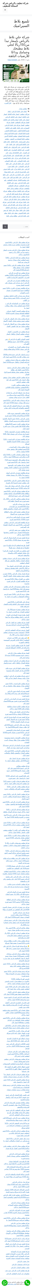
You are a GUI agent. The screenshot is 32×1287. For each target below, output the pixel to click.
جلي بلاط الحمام (20, 155)
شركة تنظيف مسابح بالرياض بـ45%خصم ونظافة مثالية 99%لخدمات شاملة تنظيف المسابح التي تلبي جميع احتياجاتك (16, 493)
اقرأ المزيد (7, 103)
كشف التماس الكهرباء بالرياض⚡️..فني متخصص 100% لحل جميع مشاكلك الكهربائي (17, 341)
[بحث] (5, 226)
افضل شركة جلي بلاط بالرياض (14, 125)
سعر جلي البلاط (12, 183)
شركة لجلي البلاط (11, 208)
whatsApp (5, 1283)
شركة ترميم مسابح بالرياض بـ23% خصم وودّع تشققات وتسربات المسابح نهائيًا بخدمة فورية (16, 973)
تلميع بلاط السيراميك (11, 133)
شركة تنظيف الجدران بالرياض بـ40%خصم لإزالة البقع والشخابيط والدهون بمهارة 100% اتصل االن (16, 804)
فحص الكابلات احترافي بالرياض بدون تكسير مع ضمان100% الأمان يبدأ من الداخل (17, 1046)
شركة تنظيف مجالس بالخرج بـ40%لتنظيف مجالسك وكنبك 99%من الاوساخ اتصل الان (17, 387)
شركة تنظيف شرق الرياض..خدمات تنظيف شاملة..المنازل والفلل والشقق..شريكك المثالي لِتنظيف (16, 561)
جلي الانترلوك (16, 147)
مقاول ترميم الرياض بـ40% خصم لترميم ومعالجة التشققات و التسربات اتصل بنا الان (16, 596)
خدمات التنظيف (12, 180)
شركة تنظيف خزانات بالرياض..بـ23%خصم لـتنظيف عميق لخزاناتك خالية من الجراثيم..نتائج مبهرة (16, 1133)
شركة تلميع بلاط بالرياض (14, 194)
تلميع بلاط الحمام (23, 133)
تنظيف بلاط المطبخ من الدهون (19, 139)
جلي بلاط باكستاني (23, 161)
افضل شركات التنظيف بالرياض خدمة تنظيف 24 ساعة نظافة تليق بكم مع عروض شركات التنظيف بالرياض (17, 1112)
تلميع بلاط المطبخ (23, 136)
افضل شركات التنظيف (22, 122)
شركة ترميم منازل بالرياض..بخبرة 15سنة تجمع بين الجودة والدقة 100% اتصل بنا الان (16, 817)
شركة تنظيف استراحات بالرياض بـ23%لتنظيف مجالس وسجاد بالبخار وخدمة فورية (18, 1156)
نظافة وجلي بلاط (11, 216)
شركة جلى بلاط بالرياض (14, 202)
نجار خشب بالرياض (23, 1261)
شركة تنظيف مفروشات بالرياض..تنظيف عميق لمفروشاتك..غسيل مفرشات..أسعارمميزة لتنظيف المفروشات (16, 1061)
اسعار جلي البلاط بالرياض (13, 117)
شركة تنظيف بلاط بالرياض (12, 196)
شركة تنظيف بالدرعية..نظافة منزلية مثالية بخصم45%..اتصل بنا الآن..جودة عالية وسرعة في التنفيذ (16, 860)
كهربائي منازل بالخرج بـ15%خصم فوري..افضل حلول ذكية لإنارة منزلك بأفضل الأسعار (18, 1033)
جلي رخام (6, 177)
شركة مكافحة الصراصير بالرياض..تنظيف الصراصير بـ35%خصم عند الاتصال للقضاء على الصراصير (16, 525)
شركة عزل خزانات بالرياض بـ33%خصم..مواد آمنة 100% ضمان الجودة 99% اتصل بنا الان (18, 1184)
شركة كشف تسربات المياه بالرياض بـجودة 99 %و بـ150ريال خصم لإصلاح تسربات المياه (17, 894)
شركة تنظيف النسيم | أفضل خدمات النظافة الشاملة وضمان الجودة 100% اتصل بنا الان (17, 313)
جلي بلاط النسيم (8, 158)
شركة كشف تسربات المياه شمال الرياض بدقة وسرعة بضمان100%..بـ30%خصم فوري (16, 540)
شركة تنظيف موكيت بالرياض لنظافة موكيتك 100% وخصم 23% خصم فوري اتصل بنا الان (17, 902)
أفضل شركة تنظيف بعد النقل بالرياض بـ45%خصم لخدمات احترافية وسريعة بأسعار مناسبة (17, 625)
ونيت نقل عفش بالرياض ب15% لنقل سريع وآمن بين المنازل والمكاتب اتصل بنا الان (16, 1141)
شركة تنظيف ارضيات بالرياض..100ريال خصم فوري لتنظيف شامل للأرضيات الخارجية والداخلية (16, 935)
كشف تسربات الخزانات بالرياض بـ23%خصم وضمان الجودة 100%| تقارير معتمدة (16, 1212)
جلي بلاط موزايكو (16, 177)
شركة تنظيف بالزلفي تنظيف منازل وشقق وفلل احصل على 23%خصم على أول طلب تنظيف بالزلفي (16, 380)
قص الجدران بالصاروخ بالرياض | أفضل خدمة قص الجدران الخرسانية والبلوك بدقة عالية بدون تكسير (16, 1005)
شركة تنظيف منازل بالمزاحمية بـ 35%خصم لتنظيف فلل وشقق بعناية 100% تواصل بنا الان (18, 449)
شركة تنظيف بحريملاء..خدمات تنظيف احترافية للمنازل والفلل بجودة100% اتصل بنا (16, 362)
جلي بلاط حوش (8, 169)
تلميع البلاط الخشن (11, 131)
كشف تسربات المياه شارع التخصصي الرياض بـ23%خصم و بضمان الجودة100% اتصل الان (16, 732)
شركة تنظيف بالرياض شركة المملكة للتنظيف (15, 4)
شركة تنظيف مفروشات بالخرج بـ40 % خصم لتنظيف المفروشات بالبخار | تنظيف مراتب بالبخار (16, 845)
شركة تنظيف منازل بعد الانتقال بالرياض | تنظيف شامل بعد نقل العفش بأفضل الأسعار (16, 326)
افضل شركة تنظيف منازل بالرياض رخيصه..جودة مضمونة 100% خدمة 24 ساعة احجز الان (17, 655)
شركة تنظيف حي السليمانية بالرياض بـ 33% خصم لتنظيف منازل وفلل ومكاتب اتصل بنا (17, 306)
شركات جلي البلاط (23, 191)
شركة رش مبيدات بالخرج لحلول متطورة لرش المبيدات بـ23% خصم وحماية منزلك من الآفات (16, 298)
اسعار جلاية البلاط (13, 114)
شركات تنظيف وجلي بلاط (15, 188)
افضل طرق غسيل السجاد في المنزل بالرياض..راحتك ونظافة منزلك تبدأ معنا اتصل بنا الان (17, 617)
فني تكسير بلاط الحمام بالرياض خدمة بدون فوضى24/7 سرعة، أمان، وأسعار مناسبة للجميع (17, 1097)
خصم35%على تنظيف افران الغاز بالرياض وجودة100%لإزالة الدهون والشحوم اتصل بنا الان (16, 1197)
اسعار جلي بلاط (24, 120)
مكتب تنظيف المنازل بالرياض (20, 1267)
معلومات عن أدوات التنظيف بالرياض (17, 1274)
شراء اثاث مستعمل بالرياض (20, 1264)
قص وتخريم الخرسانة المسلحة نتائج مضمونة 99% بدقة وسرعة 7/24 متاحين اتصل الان (16, 1169)
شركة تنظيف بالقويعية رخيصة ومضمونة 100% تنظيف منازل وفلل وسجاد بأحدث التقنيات (16, 740)
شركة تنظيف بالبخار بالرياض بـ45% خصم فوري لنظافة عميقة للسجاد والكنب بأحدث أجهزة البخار (16, 796)
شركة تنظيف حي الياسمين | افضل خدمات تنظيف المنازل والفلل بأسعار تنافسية (17, 334)
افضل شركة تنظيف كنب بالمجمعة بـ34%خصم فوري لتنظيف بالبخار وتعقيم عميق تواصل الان (16, 467)
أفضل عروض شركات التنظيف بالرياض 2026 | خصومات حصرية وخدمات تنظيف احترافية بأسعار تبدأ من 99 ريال (16, 632)
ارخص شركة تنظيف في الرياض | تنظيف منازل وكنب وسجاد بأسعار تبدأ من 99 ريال (16, 678)
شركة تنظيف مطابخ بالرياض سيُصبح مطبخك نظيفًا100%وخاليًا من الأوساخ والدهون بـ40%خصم (17, 1233)
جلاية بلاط (7, 142)
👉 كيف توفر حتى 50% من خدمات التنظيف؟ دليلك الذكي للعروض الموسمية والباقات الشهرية (16, 640)
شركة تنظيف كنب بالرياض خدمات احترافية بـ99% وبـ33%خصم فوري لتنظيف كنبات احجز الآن (18, 1054)
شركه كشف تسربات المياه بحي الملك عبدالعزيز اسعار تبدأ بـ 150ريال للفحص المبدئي (17, 1246)
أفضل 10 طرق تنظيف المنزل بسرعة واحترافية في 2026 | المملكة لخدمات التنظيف (17, 648)
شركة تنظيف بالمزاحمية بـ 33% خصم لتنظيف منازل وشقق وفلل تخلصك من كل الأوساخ (16, 686)
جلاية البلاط (14, 142)
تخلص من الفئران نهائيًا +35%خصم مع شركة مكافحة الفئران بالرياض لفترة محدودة (17, 581)
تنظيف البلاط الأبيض (10, 136)
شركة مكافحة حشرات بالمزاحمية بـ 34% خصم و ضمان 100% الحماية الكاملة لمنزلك (16, 441)
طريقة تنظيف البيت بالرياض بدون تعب (17, 1270)
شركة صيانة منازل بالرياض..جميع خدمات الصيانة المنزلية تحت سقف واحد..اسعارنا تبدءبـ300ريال (16, 922)
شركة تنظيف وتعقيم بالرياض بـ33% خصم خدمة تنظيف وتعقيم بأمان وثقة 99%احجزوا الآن (16, 966)
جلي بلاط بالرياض (18, 164)
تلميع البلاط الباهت (23, 131)
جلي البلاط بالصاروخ (18, 150)
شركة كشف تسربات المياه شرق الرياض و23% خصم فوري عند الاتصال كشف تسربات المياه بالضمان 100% (16, 719)
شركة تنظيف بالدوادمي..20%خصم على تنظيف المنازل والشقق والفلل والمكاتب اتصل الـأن (16, 753)
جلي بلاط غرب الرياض (17, 175)
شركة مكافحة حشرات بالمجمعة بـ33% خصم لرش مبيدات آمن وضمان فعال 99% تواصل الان (16, 434)
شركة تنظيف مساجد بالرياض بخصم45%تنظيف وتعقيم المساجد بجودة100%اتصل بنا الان (18, 1205)
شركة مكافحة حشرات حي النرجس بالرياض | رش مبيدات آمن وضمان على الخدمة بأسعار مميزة (17, 283)
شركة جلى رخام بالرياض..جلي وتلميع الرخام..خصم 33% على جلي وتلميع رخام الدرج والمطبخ (16, 879)
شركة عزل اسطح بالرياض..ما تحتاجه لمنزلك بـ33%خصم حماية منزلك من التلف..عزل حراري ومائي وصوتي (17, 395)
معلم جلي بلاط (13, 213)
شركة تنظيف (25, 196)
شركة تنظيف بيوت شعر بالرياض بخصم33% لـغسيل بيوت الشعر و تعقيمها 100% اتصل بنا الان (16, 532)
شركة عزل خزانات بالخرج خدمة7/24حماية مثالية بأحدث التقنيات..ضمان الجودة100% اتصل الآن (17, 915)
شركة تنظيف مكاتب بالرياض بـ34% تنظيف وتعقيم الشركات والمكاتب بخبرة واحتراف (17, 789)
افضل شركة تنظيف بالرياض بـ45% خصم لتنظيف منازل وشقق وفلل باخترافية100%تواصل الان (16, 267)
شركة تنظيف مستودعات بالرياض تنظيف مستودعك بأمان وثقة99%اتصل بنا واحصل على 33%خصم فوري (16, 589)
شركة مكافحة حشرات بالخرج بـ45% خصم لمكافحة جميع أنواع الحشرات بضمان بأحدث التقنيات (16, 290)
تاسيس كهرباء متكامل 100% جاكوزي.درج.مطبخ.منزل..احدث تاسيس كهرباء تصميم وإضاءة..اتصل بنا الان (17, 981)
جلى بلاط (12, 144)
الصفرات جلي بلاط (23, 128)
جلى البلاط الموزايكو (22, 144)
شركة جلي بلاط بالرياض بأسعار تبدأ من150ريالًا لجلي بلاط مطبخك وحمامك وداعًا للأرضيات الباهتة (17, 46)
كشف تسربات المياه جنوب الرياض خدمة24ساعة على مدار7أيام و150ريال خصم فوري (17, 693)
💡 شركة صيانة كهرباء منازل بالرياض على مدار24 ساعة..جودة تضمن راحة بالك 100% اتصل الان (16, 948)
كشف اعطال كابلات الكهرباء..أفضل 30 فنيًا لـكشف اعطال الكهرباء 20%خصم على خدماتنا (17, 1069)
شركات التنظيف (24, 186)
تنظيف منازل (23, 109)
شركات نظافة (12, 191)
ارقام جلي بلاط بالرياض (19, 111)
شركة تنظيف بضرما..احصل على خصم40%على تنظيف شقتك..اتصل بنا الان (17, 761)
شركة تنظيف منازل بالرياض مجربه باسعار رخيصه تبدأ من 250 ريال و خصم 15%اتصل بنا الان (16, 252)
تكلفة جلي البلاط (11, 128)
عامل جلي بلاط (24, 210)
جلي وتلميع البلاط (23, 180)
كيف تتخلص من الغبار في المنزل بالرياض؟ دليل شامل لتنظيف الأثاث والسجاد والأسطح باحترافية (16, 553)
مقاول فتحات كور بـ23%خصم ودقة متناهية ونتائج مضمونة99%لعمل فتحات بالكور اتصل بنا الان (16, 1012)
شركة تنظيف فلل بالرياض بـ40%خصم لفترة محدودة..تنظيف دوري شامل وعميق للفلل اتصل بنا (16, 244)
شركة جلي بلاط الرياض (15, 205)
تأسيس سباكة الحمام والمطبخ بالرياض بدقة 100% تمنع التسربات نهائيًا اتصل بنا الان (16, 1176)
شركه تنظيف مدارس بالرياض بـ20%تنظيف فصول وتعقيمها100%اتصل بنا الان (16, 1225)
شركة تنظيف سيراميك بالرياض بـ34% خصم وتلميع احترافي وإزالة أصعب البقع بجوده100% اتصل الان (17, 853)
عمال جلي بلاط (14, 210)
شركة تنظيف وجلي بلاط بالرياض (19, 199)
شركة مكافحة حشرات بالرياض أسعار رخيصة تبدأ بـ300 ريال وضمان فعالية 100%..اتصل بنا (17, 475)
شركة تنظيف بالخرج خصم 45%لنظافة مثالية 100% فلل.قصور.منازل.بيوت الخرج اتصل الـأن (16, 426)
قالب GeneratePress (9, 1284)
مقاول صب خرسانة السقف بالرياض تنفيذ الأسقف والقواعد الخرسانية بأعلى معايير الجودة (16, 408)
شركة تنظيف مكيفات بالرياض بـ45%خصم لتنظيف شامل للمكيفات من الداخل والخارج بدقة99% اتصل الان (16, 1020)
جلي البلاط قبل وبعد (15, 153)
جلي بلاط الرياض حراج (22, 158)
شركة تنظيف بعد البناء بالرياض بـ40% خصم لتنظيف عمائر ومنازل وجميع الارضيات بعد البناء (17, 260)
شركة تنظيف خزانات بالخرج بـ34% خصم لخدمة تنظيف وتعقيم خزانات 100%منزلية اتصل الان (16, 825)
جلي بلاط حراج (19, 169)
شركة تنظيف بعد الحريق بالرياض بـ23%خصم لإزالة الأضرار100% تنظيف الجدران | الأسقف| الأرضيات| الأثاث (17, 275)
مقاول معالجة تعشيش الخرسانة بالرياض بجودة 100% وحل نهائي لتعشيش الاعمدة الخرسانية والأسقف (16, 1105)
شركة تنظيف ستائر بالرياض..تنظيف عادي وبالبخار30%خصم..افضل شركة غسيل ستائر (16, 1148)
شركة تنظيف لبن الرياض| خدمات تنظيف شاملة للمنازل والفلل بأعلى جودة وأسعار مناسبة (16, 663)
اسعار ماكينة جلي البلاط (11, 120)
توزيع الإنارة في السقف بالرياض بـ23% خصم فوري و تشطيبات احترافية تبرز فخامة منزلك (17, 1125)
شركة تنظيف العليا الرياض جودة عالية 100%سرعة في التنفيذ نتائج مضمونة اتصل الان (17, 670)
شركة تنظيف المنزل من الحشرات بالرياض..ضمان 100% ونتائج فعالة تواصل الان (16, 349)
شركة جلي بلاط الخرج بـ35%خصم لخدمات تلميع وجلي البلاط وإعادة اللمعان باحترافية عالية (16, 604)
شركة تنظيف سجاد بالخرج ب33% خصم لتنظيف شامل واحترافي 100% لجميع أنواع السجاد (16, 838)
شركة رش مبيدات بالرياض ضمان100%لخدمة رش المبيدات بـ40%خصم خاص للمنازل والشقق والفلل (16, 506)
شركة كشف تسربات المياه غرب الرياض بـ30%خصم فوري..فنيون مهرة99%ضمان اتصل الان (16, 701)
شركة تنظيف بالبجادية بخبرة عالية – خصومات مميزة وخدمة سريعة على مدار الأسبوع (16, 886)
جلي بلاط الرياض (8, 155)
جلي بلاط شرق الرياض (22, 172)
